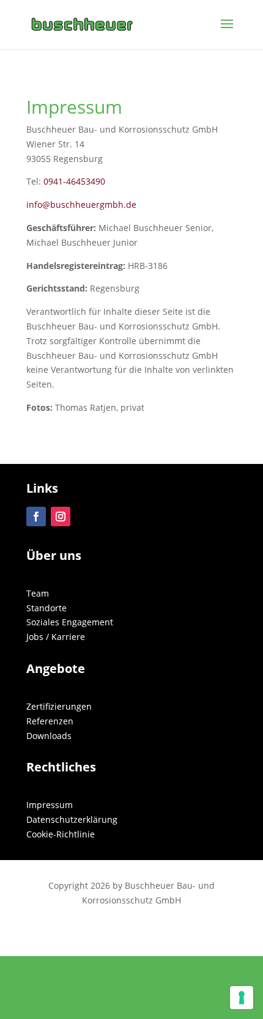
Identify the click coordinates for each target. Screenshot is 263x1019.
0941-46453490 (74, 181)
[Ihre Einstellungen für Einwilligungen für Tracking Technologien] (241, 997)
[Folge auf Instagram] (60, 516)
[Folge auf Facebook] (36, 516)
